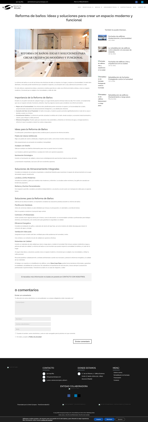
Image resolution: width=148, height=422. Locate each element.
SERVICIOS (97, 7)
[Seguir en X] (145, 2)
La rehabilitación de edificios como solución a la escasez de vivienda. (119, 50)
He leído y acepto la (29, 337)
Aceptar (98, 419)
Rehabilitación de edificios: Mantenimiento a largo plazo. (119, 96)
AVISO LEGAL (61, 415)
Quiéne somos (118, 372)
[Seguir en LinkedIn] (142, 2)
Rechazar (109, 419)
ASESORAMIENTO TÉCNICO (110, 7)
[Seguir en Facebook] (136, 2)
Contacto (116, 380)
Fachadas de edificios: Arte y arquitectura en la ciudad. (119, 63)
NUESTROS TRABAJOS (125, 7)
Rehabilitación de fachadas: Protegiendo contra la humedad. (120, 78)
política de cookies (46, 420)
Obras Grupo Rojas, (56, 263)
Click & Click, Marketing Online (87, 412)
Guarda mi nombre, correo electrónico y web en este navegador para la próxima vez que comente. (46, 333)
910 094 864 (19, 2)
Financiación (117, 377)
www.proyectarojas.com (65, 412)
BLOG (134, 7)
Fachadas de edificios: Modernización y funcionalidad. (120, 37)
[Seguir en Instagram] (139, 2)
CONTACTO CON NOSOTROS (73, 277)
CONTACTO (140, 7)
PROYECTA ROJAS (87, 7)
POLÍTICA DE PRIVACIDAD (72, 415)
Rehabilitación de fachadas (122, 375)
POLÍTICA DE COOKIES (84, 415)
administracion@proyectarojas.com (37, 2)
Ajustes (120, 419)
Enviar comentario (82, 341)
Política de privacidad (35, 337)
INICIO (79, 7)
